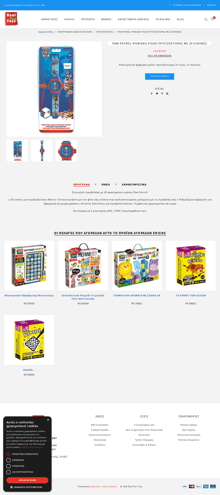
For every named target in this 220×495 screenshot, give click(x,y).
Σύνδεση (211, 5)
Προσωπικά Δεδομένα (188, 435)
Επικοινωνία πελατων (100, 435)
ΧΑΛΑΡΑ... (29, 369)
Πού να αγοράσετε (159, 76)
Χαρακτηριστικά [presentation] (134, 184)
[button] (27, 487)
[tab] (82, 184)
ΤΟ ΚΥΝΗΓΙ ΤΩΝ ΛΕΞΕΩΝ (191, 295)
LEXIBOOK (159, 51)
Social (159, 88)
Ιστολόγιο (100, 445)
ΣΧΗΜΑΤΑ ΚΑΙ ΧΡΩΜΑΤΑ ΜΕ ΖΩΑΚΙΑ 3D (137, 295)
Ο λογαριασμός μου (144, 425)
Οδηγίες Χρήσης (188, 425)
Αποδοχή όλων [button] (27, 480)
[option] (17, 150)
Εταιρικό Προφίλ (99, 430)
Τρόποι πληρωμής (144, 440)
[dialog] (27, 454)
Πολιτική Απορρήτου (189, 440)
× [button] (48, 420)
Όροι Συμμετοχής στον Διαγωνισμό (144, 430)
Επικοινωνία (100, 440)
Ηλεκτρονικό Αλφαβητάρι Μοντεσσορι (29, 295)
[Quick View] (29, 265)
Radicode (95, 486)
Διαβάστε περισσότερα (31, 447)
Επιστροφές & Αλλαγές (144, 445)
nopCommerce (109, 486)
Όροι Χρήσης (189, 430)
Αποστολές (144, 435)
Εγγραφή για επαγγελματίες (187, 5)
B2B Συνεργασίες (100, 425)
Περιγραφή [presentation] (81, 184)
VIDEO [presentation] (105, 184)
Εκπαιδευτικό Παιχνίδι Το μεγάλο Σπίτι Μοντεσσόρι (83, 297)
